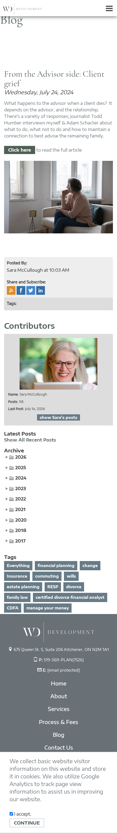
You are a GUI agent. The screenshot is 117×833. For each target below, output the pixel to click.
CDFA (13, 608)
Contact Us (58, 747)
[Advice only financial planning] (58, 631)
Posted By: (17, 263)
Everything (18, 565)
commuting (47, 576)
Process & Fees (58, 722)
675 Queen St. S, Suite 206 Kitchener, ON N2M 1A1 (61, 649)
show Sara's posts (58, 417)
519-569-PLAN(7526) (64, 659)
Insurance (17, 576)
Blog (58, 734)
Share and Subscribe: (26, 282)
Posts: (13, 402)
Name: (13, 394)
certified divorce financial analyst (70, 597)
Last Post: (16, 409)
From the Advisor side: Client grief (54, 78)
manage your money (47, 608)
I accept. (22, 814)
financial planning (56, 565)
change (90, 565)
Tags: (12, 303)
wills (71, 576)
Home (58, 683)
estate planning (23, 586)
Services (58, 709)
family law (17, 597)
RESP (52, 586)
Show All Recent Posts (30, 440)
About (58, 696)
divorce (73, 586)
